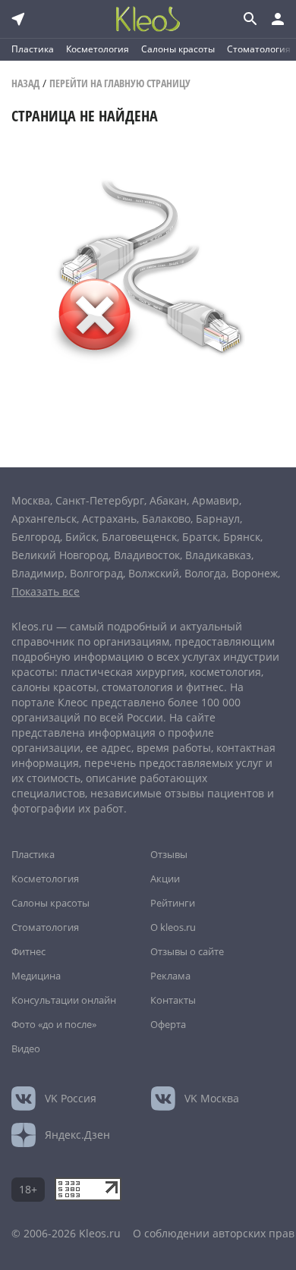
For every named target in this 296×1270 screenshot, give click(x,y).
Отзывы (168, 854)
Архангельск (44, 518)
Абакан (168, 500)
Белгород (35, 537)
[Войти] (278, 19)
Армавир (215, 500)
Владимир (38, 573)
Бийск (80, 537)
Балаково (166, 518)
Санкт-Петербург (99, 500)
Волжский (153, 573)
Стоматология (259, 48)
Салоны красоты (178, 48)
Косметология (97, 48)
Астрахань (109, 518)
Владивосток (147, 555)
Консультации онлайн (63, 1000)
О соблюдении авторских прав (213, 1233)
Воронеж (254, 573)
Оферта (168, 1024)
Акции (165, 878)
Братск (200, 537)
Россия (70, 1098)
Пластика (32, 48)
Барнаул (218, 518)
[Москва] (18, 19)
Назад (25, 83)
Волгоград (96, 573)
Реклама (170, 975)
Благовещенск (139, 537)
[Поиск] (249, 19)
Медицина (36, 975)
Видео (25, 1048)
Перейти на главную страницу (120, 83)
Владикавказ (218, 555)
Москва (30, 500)
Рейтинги (172, 903)
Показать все (45, 591)
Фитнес (28, 951)
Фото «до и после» (53, 1024)
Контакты (173, 1000)
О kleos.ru (173, 927)
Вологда (205, 573)
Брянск (241, 537)
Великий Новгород (60, 555)
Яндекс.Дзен (77, 1134)
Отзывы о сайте (187, 951)
